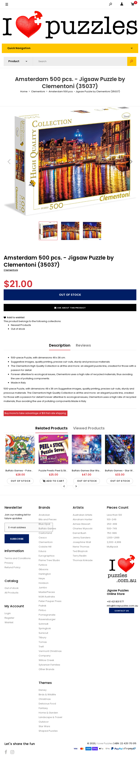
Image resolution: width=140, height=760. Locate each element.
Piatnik (42, 605)
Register (9, 618)
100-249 (111, 519)
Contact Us (121, 610)
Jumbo (43, 587)
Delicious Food (47, 703)
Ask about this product (71, 307)
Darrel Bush (79, 533)
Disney (42, 690)
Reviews (83, 345)
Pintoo (42, 610)
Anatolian (44, 515)
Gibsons (43, 569)
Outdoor (44, 721)
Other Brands (46, 669)
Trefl (41, 646)
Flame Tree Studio (49, 560)
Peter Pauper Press (50, 601)
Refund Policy (12, 567)
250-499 (112, 524)
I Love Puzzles (105, 743)
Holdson (43, 583)
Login (8, 613)
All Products (11, 592)
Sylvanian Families (49, 664)
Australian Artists (82, 515)
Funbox (43, 565)
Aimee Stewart (81, 524)
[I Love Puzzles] (70, 25)
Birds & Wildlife (47, 694)
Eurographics (47, 555)
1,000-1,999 (113, 537)
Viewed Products (89, 428)
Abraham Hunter (82, 519)
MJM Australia (47, 596)
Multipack (112, 546)
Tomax (43, 642)
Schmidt (43, 624)
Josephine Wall (82, 542)
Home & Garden (48, 712)
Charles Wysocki (82, 528)
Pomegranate (47, 615)
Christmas (45, 699)
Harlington (45, 574)
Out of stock (18, 329)
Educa (42, 551)
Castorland (45, 533)
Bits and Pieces (48, 519)
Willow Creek (46, 660)
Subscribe (17, 539)
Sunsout (43, 633)
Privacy (9, 563)
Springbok (45, 628)
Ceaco (43, 537)
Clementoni (11, 270)
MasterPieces (47, 592)
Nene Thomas (81, 546)
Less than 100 (114, 515)
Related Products (51, 428)
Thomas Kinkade (83, 560)
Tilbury (42, 637)
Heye (42, 578)
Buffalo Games (47, 528)
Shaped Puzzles (48, 731)
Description (59, 345)
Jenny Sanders (81, 537)
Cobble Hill (45, 546)
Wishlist (9, 622)
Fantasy (43, 708)
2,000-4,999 (114, 542)
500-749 (112, 528)
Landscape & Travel (50, 717)
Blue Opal (44, 524)
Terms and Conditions (18, 558)
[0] (133, 4)
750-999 (112, 533)
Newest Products (21, 325)
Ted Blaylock (80, 551)
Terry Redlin (80, 555)
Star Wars (44, 726)
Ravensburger (47, 619)
